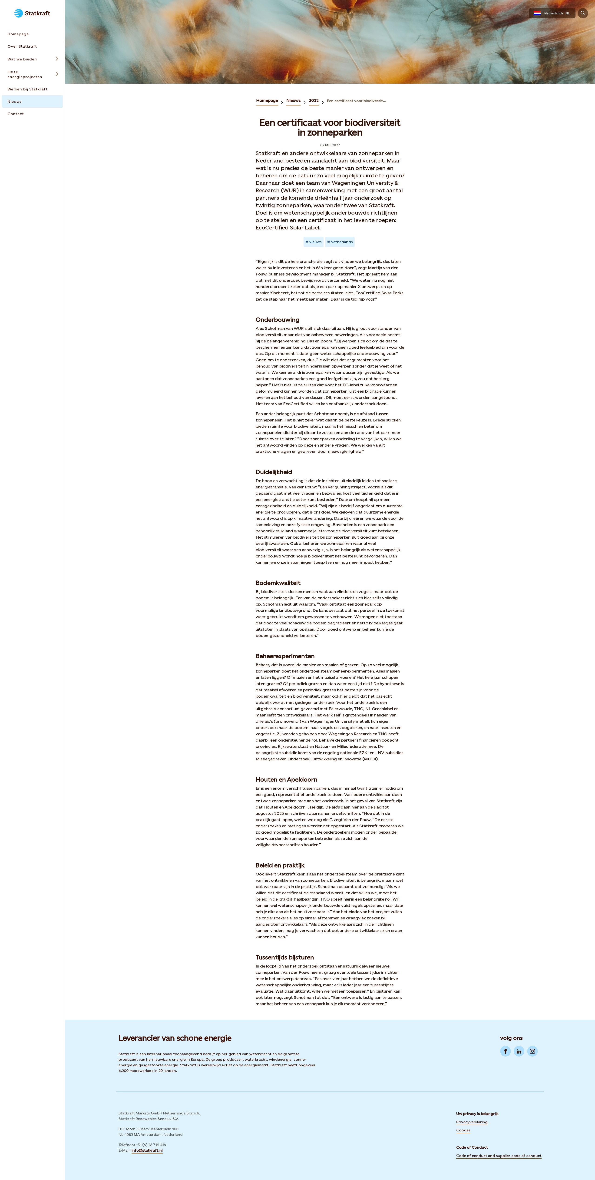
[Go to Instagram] (532, 1051)
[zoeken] (583, 13)
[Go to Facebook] (505, 1051)
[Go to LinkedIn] (519, 1051)
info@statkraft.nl (147, 1150)
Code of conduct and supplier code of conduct (499, 1155)
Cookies (463, 1129)
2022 (314, 100)
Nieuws (293, 100)
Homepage (267, 100)
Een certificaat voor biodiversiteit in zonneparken (357, 101)
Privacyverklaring (472, 1122)
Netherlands (342, 242)
